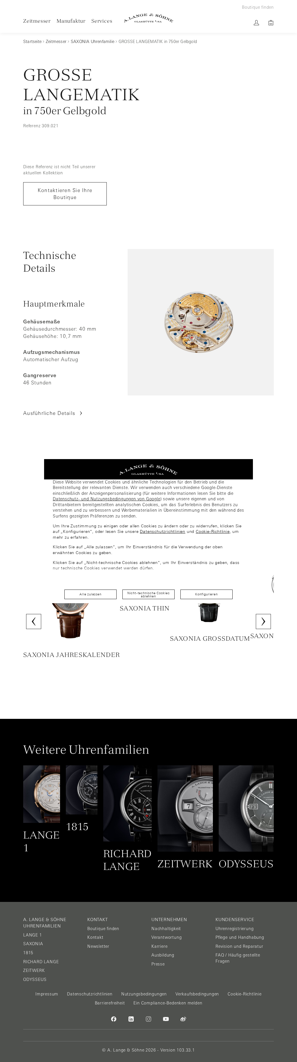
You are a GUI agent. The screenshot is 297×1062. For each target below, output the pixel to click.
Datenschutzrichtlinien (162, 531)
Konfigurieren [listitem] (206, 594)
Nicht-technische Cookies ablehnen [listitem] (148, 594)
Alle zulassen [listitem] (90, 594)
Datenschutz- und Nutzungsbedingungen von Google (106, 499)
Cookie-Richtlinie (213, 531)
